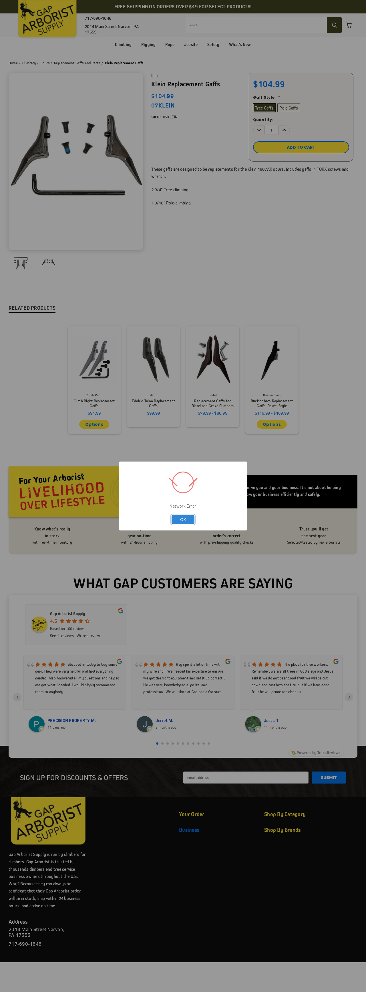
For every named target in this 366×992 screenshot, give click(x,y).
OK (183, 519)
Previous (351, 974)
